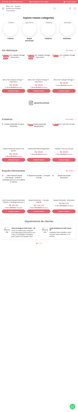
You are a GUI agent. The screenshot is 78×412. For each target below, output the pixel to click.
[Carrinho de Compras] (75, 8)
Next (74, 14)
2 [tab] (39, 243)
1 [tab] (36, 243)
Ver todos (70, 50)
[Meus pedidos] (70, 8)
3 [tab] (41, 243)
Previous (4, 14)
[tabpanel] (20, 233)
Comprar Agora (13, 91)
